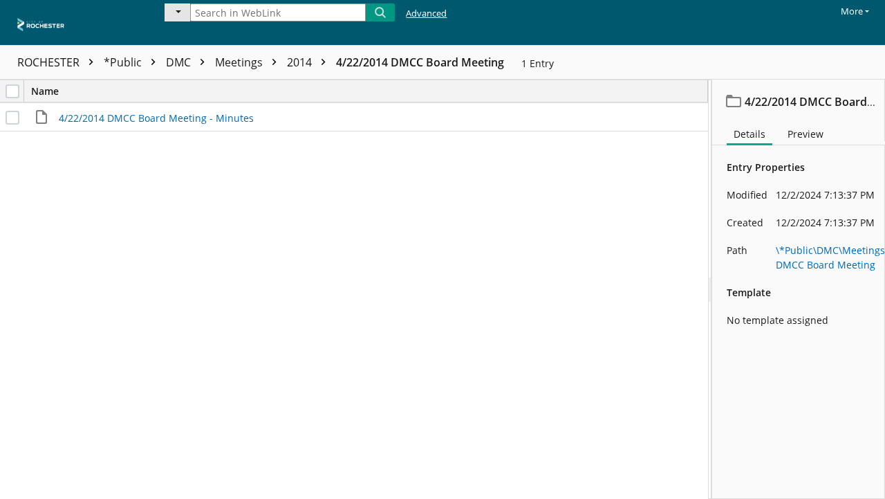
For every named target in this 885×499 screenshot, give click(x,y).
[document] (798, 289)
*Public (124, 62)
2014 (301, 62)
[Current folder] (177, 12)
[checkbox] (12, 91)
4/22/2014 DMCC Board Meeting (420, 62)
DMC (180, 62)
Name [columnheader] (45, 91)
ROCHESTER (49, 62)
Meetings (240, 62)
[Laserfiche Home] (72, 22)
